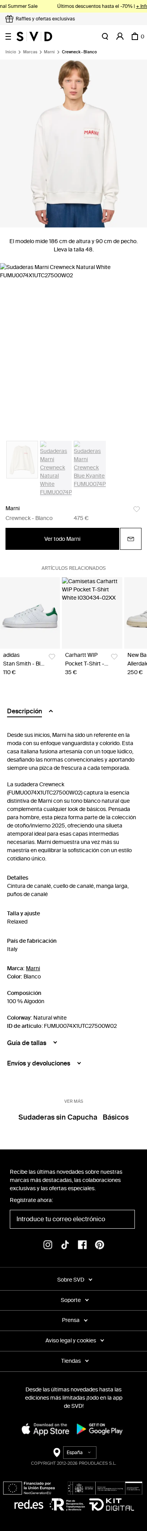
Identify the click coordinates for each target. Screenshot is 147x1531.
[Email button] (131, 539)
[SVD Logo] (34, 36)
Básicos (116, 1117)
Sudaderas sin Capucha (57, 1117)
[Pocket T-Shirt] (92, 613)
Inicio (10, 52)
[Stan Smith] (30, 613)
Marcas (30, 52)
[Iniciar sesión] (120, 36)
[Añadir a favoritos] (137, 509)
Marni (49, 52)
